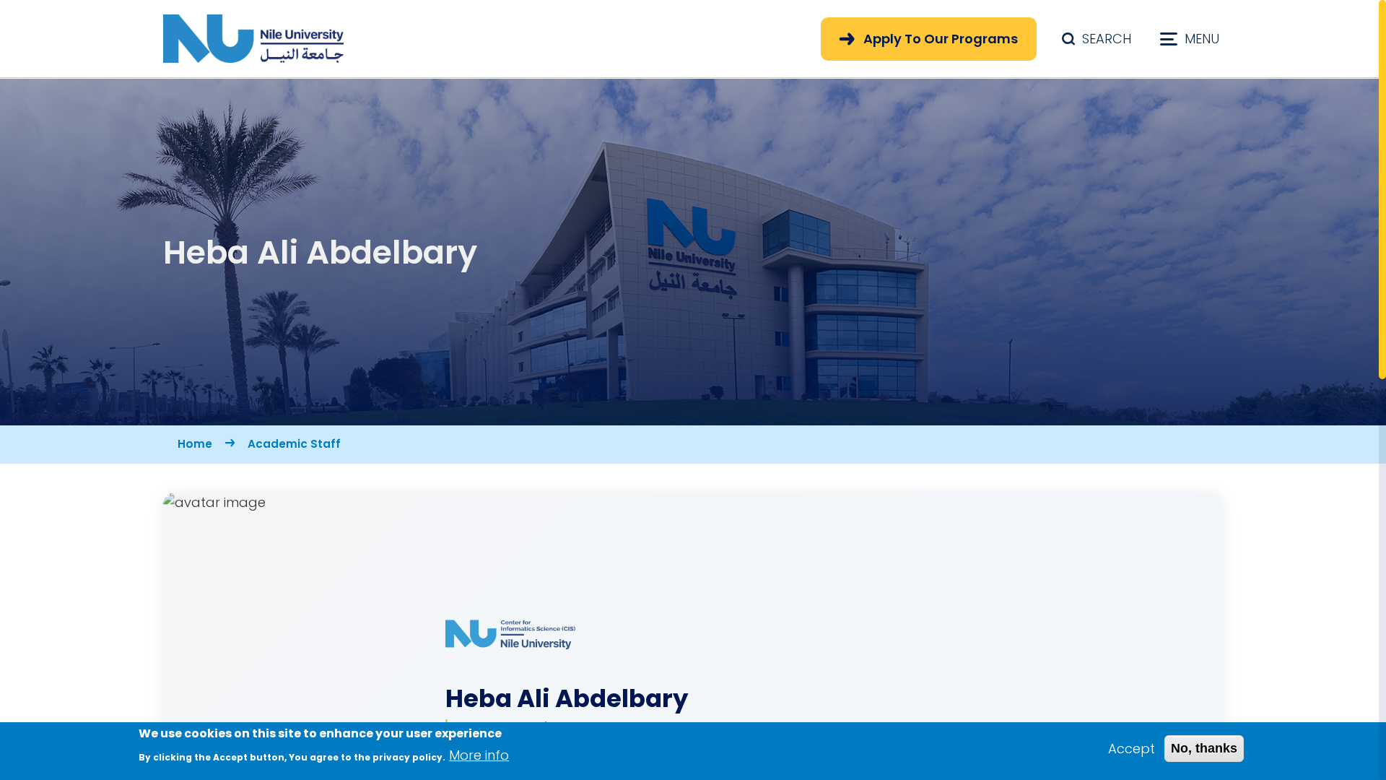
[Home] (253, 38)
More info (479, 755)
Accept (1131, 749)
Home (195, 443)
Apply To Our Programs (940, 39)
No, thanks (1204, 748)
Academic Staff (294, 443)
